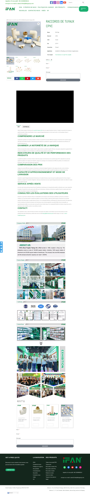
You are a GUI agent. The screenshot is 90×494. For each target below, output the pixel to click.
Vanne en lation (49, 475)
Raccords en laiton (50, 470)
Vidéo (44, 10)
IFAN (20, 7)
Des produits (60, 7)
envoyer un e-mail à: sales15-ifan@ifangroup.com (19, 3)
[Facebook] (51, 2)
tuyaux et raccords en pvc (13, 20)
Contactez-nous (34, 10)
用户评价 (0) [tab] (26, 126)
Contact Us (10, 469)
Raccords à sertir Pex (51, 468)
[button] (84, 9)
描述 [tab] (19, 126)
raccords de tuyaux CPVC (37, 130)
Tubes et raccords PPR (51, 462)
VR (48, 10)
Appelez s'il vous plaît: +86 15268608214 (17, 1)
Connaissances (73, 7)
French (11, 492)
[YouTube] (64, 2)
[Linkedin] (61, 2)
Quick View (21, 425)
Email (47, 67)
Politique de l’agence (46, 7)
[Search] (83, 2)
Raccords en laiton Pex (51, 466)
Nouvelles (23, 10)
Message (48, 72)
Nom (47, 63)
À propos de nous (29, 7)
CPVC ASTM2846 (22, 20)
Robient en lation (50, 472)
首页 (7, 20)
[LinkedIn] (76, 467)
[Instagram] (58, 2)
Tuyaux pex (48, 464)
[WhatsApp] (54, 2)
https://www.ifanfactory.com (48, 213)
